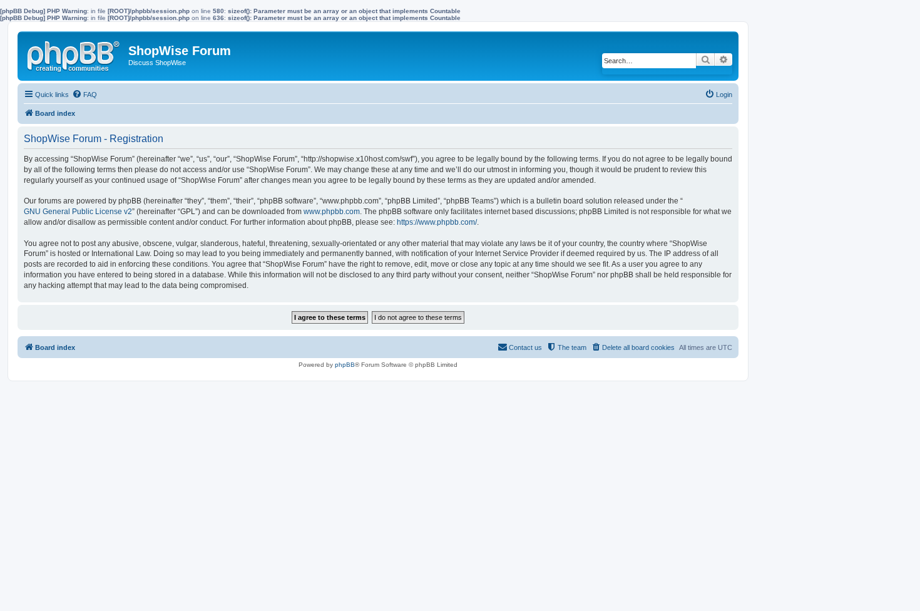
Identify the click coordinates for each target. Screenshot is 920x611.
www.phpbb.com (332, 211)
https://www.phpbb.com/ (437, 222)
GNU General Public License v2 (78, 211)
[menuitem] (84, 94)
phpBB (345, 364)
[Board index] (74, 53)
